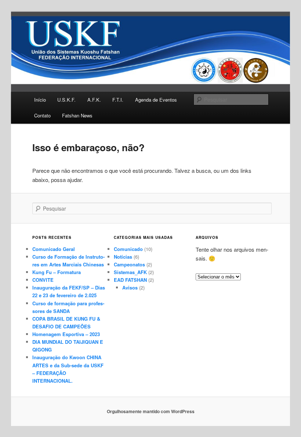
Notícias (123, 256)
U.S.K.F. (66, 99)
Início (40, 99)
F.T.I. (117, 99)
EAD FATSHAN (130, 279)
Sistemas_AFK (130, 272)
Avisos (130, 287)
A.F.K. (94, 99)
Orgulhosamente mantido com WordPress (151, 411)
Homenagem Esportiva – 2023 (66, 334)
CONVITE (43, 279)
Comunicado (128, 248)
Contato (42, 115)
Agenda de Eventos (156, 99)
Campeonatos (129, 264)
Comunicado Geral (53, 248)
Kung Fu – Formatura (56, 272)
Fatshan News (77, 115)
